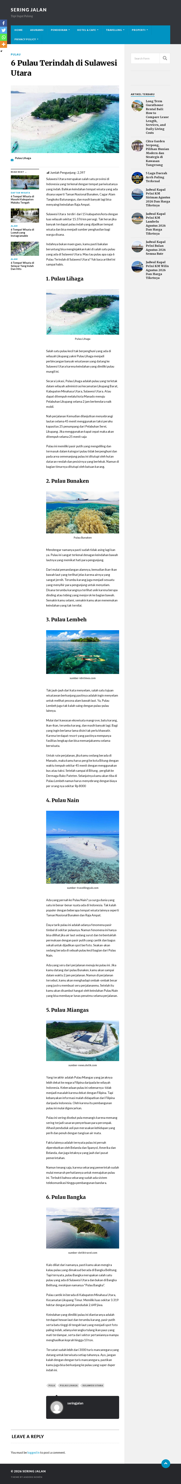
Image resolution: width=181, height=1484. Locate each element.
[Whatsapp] (3, 37)
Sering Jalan (29, 9)
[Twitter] (3, 30)
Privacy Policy (25, 39)
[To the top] (165, 1463)
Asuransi (36, 30)
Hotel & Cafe (86, 30)
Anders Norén (33, 1477)
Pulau (16, 54)
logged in (33, 1452)
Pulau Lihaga (69, 1385)
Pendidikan (59, 30)
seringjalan (75, 1403)
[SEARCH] (165, 58)
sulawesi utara (93, 1385)
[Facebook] (3, 23)
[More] (3, 44)
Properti (138, 30)
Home (18, 30)
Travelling (114, 30)
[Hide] (1, 51)
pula (52, 1385)
